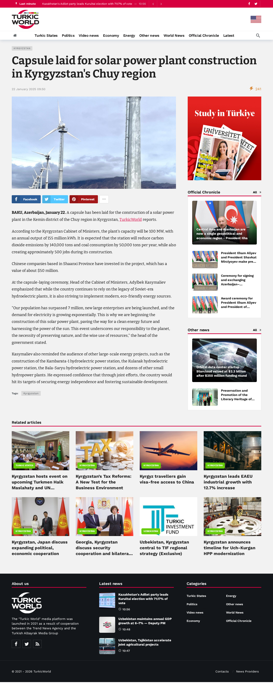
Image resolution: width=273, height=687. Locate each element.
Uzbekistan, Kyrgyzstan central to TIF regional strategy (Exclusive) (164, 547)
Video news (195, 612)
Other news (234, 604)
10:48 (126, 629)
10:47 (126, 650)
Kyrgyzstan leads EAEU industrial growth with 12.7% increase (228, 482)
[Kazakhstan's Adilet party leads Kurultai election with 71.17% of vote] (107, 600)
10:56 (126, 609)
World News (234, 612)
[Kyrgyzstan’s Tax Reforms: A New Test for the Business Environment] (104, 450)
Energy (231, 596)
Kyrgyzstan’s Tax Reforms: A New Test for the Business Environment (103, 482)
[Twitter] (255, 3)
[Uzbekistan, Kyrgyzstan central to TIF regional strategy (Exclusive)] (168, 516)
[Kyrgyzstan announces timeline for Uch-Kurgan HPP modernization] (232, 516)
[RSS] (37, 644)
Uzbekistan (151, 531)
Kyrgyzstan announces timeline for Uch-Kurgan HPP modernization (229, 547)
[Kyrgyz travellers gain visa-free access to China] (168, 450)
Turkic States (24, 465)
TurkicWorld (130, 219)
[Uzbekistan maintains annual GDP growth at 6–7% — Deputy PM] (107, 625)
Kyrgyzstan (22, 48)
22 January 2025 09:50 (28, 89)
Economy (193, 621)
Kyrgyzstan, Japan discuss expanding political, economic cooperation (40, 547)
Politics (192, 604)
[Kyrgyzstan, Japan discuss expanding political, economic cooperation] (40, 516)
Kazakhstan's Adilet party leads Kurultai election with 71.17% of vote (87, 3)
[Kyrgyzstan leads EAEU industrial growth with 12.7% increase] (232, 450)
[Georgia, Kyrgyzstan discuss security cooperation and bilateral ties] (104, 516)
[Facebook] (249, 3)
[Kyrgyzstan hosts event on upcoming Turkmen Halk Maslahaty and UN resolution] (40, 450)
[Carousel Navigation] (157, 3)
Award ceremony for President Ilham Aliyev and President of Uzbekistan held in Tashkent (238, 306)
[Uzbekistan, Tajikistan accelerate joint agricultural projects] (107, 646)
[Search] (258, 35)
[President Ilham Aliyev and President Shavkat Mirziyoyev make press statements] (205, 259)
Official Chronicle (238, 621)
